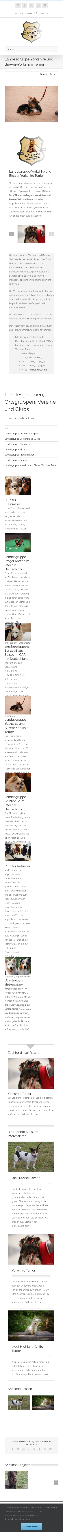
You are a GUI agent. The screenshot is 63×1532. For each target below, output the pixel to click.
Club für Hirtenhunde (14, 975)
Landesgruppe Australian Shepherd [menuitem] (22, 433)
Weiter (53, 74)
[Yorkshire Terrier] (31, 234)
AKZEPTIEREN (32, 1526)
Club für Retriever (17, 866)
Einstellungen (50, 1508)
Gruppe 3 (39, 1408)
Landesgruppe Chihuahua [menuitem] (17, 444)
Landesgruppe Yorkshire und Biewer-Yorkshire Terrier (14, 709)
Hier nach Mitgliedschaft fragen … (21, 418)
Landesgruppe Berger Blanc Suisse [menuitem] (22, 439)
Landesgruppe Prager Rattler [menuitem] (19, 455)
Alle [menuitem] (6, 428)
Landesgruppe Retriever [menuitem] (17, 460)
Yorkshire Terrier (19, 1094)
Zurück (43, 74)
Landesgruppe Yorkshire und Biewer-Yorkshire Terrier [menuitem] (31, 465)
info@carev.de (41, 13)
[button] (11, 234)
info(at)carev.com (38, 370)
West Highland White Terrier (39, 1396)
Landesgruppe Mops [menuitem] (15, 449)
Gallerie (21, 548)
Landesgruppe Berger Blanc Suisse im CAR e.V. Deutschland (14, 638)
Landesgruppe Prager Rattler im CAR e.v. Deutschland (14, 548)
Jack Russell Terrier (26, 1178)
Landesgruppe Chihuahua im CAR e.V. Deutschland (14, 790)
